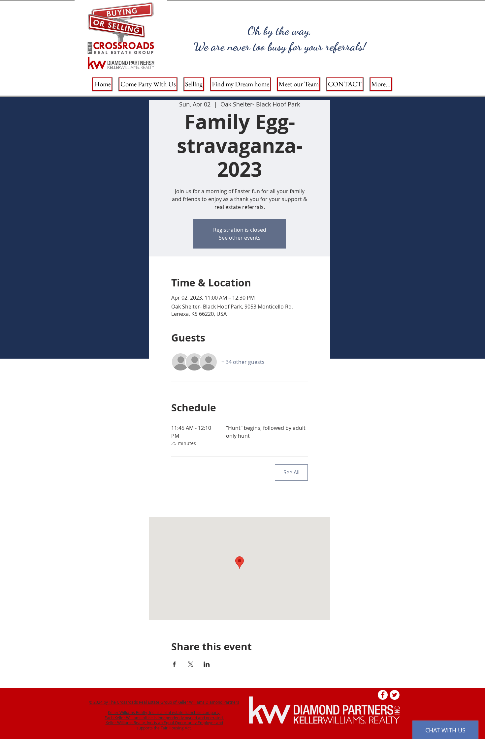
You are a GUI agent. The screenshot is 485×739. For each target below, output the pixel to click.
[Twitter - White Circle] (395, 695)
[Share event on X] (190, 664)
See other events (240, 237)
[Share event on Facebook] (174, 664)
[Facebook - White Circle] (383, 695)
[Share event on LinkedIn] (207, 664)
